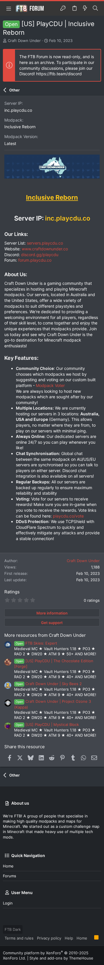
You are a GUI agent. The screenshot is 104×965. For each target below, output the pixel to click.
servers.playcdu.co (45, 243)
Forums (9, 876)
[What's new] (85, 8)
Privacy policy (49, 938)
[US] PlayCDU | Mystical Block (47, 724)
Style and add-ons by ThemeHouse (61, 958)
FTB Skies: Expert (36, 643)
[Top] (90, 938)
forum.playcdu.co (34, 260)
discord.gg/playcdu (39, 254)
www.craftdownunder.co (45, 248)
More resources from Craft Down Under (45, 635)
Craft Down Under (24, 40)
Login (8, 903)
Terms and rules (19, 938)
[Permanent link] (7, 186)
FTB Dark (13, 929)
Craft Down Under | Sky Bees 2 (49, 683)
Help (69, 938)
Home (8, 866)
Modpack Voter (50, 385)
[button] (8, 8)
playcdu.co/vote (68, 515)
